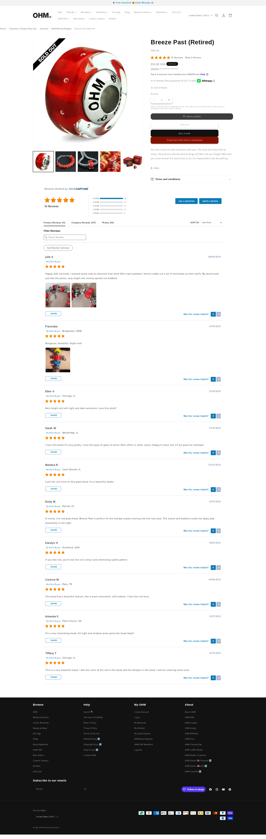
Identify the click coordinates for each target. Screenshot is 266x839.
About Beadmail (40, 744)
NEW (35, 712)
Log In (137, 717)
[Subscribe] (84, 789)
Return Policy (90, 722)
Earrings (37, 733)
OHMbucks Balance (143, 739)
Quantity (154, 93)
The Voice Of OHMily (93, 717)
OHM (41, 827)
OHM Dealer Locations (195, 755)
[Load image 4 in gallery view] (110, 161)
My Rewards (140, 722)
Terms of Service (92, 733)
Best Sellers (38, 755)
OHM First (189, 739)
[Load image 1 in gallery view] (43, 161)
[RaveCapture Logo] (78, 189)
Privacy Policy (90, 728)
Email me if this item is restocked (184, 140)
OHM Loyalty (191, 722)
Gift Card (37, 771)
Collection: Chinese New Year (23, 28)
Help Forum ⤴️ (91, 749)
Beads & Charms (41, 717)
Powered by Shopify (51, 827)
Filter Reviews (52, 230)
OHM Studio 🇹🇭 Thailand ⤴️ (198, 760)
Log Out (138, 749)
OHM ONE (37, 749)
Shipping (154, 68)
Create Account (141, 712)
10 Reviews (177, 57)
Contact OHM (90, 755)
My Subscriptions (142, 733)
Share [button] (156, 168)
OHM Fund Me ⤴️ (193, 771)
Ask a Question (186, 201)
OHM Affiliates (191, 733)
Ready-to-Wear (40, 728)
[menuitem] (60, 12)
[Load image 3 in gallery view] (88, 161)
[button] (216, 15)
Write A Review (193, 57)
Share (53, 314)
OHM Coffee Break (194, 749)
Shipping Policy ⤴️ (93, 744)
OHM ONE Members (143, 744)
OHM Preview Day (193, 744)
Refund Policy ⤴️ (92, 739)
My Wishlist (139, 728)
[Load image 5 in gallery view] (132, 161)
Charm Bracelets (41, 722)
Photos (108, 222)
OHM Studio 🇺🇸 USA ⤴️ (196, 766)
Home (3, 28)
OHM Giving (190, 728)
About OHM (190, 712)
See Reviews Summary (58, 248)
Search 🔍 (88, 712)
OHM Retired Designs (61, 28)
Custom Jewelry (40, 760)
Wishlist (36, 766)
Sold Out (44, 28)
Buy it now (184, 133)
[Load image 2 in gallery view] (65, 161)
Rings (35, 739)
